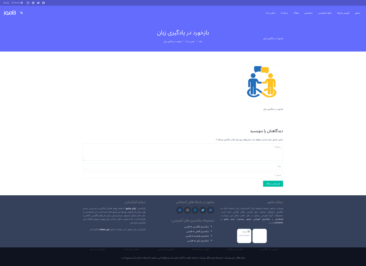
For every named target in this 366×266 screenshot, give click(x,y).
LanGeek (278, 222)
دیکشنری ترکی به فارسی (198, 240)
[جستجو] (21, 13)
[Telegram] (179, 210)
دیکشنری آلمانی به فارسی (197, 231)
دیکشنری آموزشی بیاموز (258, 219)
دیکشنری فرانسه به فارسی (197, 236)
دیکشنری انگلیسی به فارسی (196, 226)
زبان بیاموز (131, 208)
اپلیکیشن (279, 219)
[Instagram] (28, 2)
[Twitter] (38, 2)
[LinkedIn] (33, 2)
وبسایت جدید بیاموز (234, 219)
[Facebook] (43, 2)
